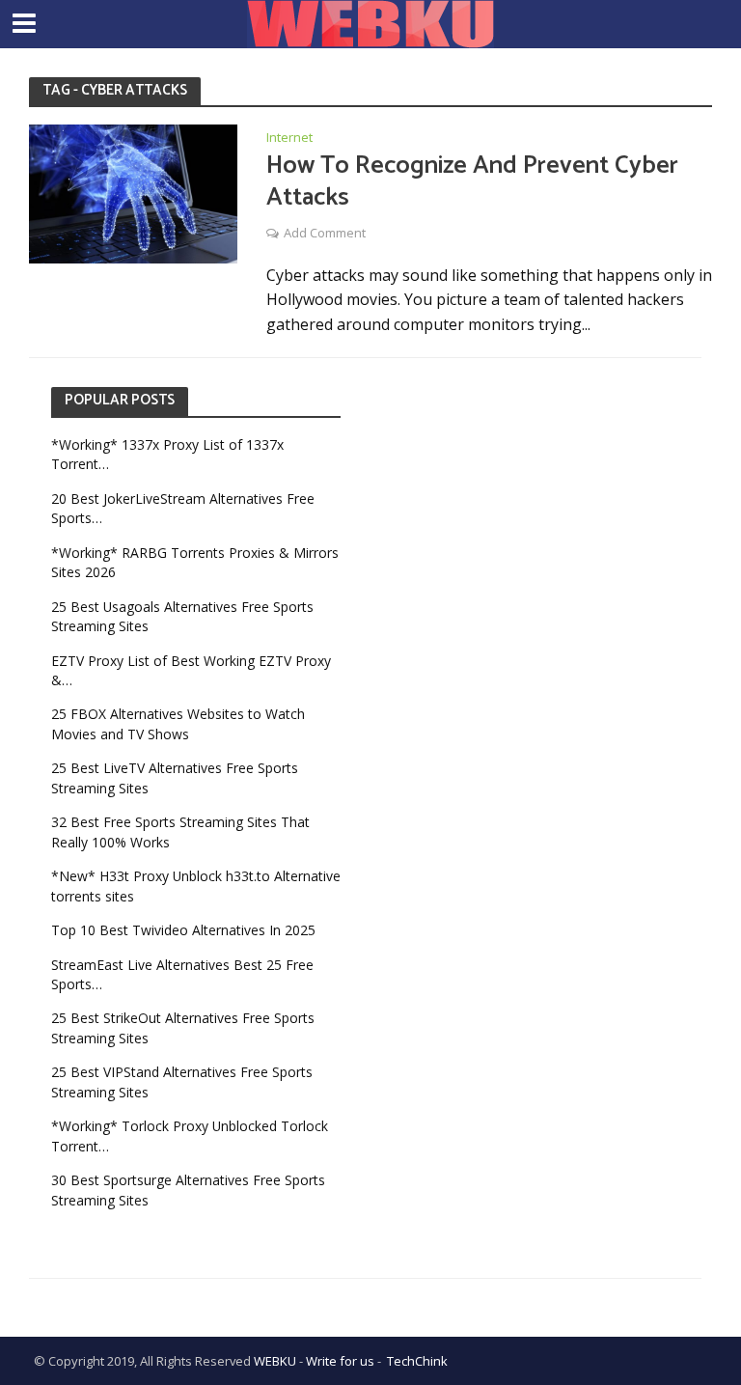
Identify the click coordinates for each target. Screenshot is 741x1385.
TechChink (417, 1361)
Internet (289, 138)
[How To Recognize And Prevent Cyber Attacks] (133, 192)
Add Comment (325, 232)
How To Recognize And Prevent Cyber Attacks (472, 182)
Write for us (340, 1361)
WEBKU (275, 1361)
